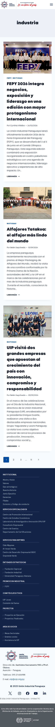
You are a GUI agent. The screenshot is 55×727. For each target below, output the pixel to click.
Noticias (17, 78)
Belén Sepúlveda (17, 247)
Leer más (13, 176)
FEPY (9, 78)
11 (31, 459)
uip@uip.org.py (17, 679)
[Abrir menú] (51, 4)
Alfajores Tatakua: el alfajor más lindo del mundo (27, 235)
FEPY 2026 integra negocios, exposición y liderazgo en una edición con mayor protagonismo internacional (26, 101)
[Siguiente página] (38, 460)
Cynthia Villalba (17, 125)
